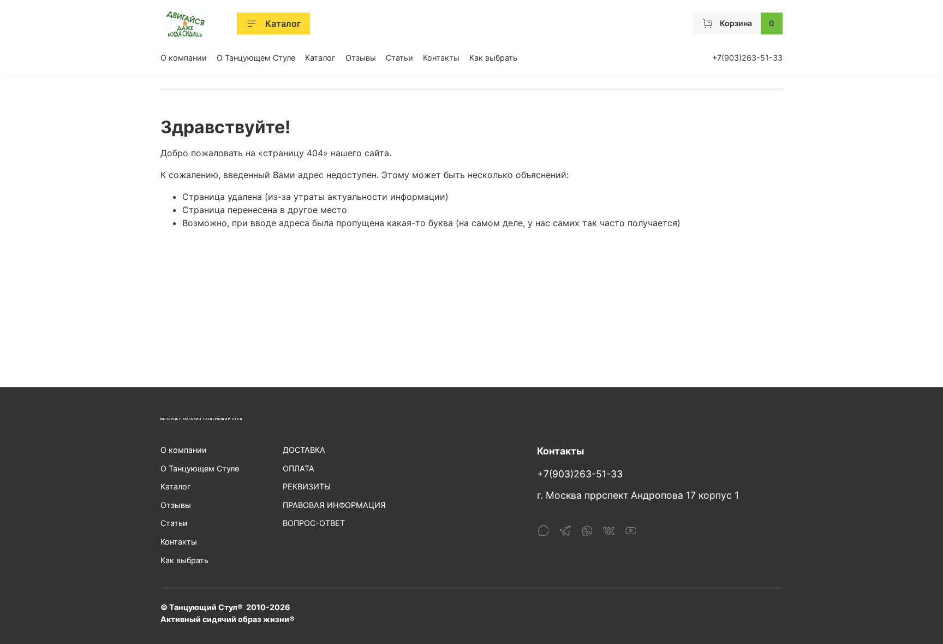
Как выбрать (493, 57)
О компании (183, 57)
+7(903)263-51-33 (747, 57)
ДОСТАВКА (304, 449)
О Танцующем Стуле (256, 57)
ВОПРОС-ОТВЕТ (314, 523)
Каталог (283, 23)
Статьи (399, 57)
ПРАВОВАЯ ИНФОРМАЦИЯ (334, 505)
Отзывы (360, 57)
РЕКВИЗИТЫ (307, 486)
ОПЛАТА (298, 468)
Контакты (441, 57)
